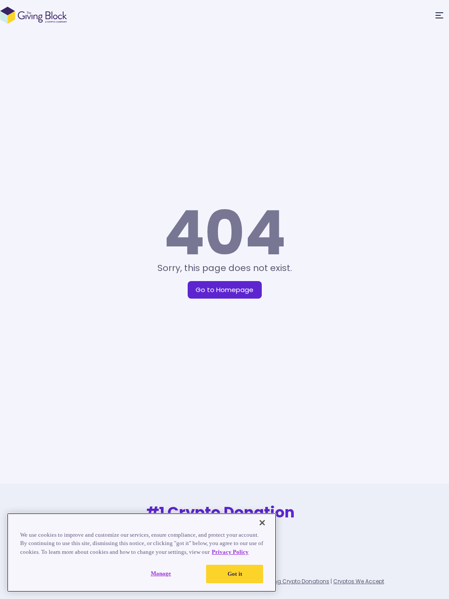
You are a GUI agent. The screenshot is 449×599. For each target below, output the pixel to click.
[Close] (262, 522)
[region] (141, 552)
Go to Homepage (224, 289)
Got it (235, 573)
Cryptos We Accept (358, 581)
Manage (161, 573)
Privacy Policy (230, 552)
